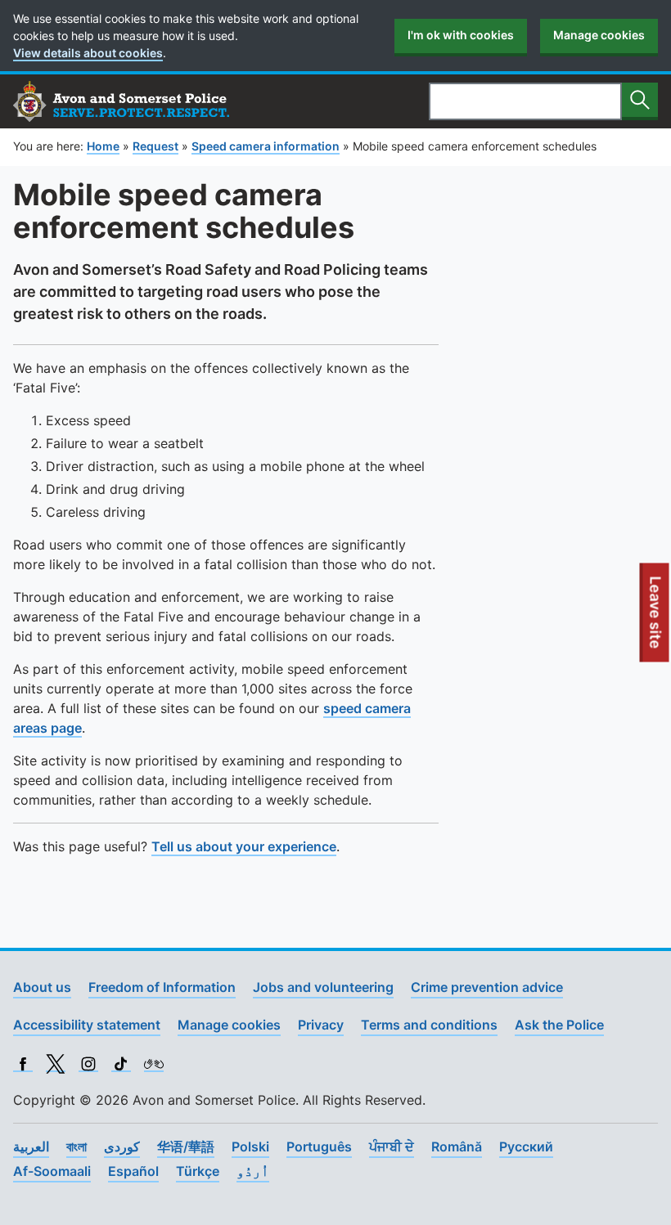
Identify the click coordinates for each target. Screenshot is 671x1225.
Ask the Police (559, 1024)
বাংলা (76, 1146)
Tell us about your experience (243, 846)
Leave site (656, 619)
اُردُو (252, 1171)
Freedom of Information (162, 987)
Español (133, 1171)
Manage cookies (599, 35)
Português (319, 1146)
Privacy (321, 1024)
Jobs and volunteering (323, 987)
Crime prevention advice (487, 987)
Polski (250, 1146)
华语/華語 (185, 1146)
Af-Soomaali (52, 1171)
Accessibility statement (86, 1024)
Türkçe (197, 1171)
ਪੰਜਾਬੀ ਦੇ (391, 1146)
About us (42, 987)
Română (456, 1146)
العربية (31, 1146)
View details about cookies (88, 53)
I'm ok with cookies (461, 35)
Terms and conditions (429, 1024)
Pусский (526, 1146)
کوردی (122, 1146)
